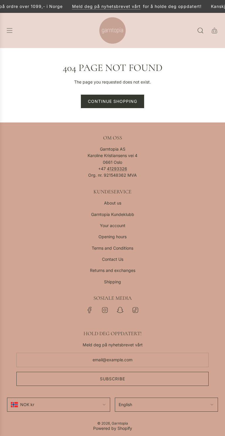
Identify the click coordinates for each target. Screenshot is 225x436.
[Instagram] (105, 310)
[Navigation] (9, 30)
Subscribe (112, 378)
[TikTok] (135, 310)
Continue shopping (112, 101)
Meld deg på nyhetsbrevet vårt (104, 6)
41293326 (117, 168)
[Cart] (214, 30)
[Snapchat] (120, 310)
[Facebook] (90, 310)
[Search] (200, 30)
